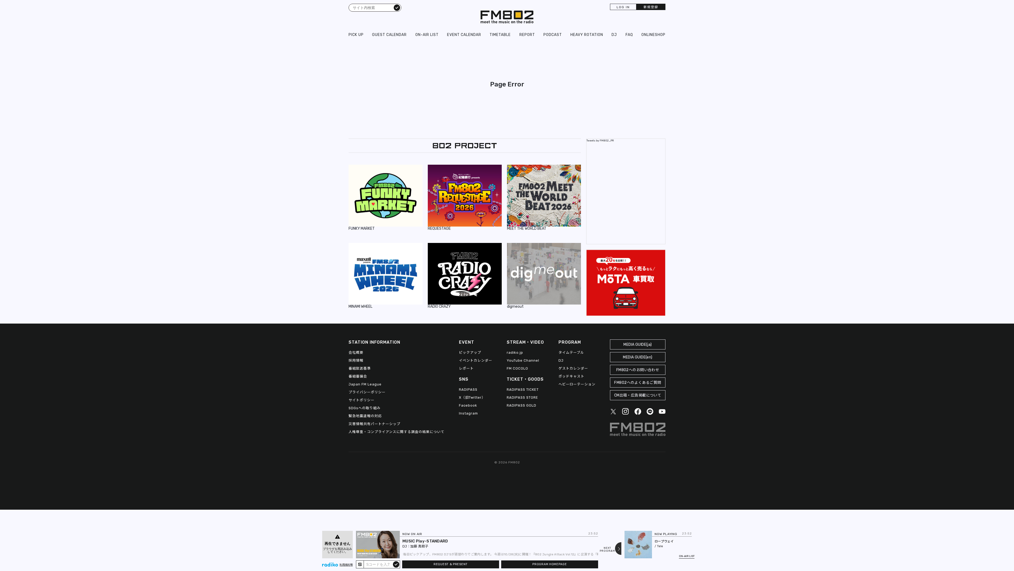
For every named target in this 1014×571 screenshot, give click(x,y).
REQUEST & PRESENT (451, 564)
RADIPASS (468, 390)
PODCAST (552, 35)
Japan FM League (365, 384)
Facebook (468, 405)
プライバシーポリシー (367, 392)
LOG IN (623, 7)
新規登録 (651, 7)
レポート (466, 368)
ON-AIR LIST (427, 35)
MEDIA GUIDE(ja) (637, 344)
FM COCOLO (517, 368)
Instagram (468, 413)
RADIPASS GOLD (521, 405)
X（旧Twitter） (472, 397)
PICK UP (356, 35)
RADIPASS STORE (522, 397)
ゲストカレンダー (573, 368)
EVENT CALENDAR (464, 35)
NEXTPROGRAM (607, 549)
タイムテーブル (571, 352)
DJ (614, 35)
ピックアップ (470, 352)
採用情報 (356, 360)
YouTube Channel (523, 360)
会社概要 (356, 352)
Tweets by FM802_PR (600, 140)
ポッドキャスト (571, 376)
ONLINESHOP (653, 35)
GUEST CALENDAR (389, 35)
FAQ (629, 35)
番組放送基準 (360, 368)
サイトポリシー (361, 400)
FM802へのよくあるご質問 (637, 382)
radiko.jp (515, 352)
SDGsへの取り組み (365, 408)
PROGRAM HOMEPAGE (549, 564)
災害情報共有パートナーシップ (374, 424)
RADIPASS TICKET (523, 390)
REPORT (527, 35)
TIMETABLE (500, 35)
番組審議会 (358, 376)
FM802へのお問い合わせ (637, 370)
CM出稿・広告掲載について (637, 395)
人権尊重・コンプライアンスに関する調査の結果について (396, 432)
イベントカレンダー (475, 360)
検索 (397, 7)
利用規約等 (346, 565)
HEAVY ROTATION (586, 35)
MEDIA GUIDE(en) (637, 357)
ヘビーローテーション (576, 384)
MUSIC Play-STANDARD (425, 541)
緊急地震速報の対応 (365, 416)
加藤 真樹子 (419, 546)
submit (396, 564)
